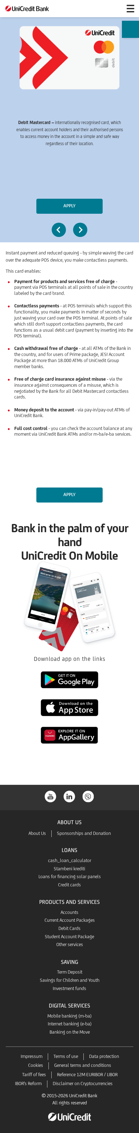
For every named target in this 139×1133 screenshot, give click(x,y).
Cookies (35, 1065)
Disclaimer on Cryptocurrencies (83, 1083)
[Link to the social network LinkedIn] (69, 796)
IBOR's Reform (28, 1083)
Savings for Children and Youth (69, 980)
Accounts (69, 912)
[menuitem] (130, 36)
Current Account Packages (70, 920)
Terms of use (65, 1056)
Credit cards (69, 884)
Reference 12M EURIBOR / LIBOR (87, 1074)
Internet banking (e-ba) (70, 1023)
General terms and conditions (82, 1065)
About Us (37, 833)
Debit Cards (69, 928)
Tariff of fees (34, 1074)
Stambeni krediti (69, 868)
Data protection (104, 1056)
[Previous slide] (59, 230)
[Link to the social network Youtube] (50, 796)
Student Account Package (69, 936)
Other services (69, 944)
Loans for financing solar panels (69, 876)
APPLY (69, 205)
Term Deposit (69, 972)
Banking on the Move (70, 1032)
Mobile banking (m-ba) (69, 1016)
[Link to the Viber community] (88, 796)
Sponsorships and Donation (84, 833)
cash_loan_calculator (69, 860)
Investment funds (69, 988)
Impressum (31, 1056)
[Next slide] (80, 230)
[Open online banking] (113, 8)
